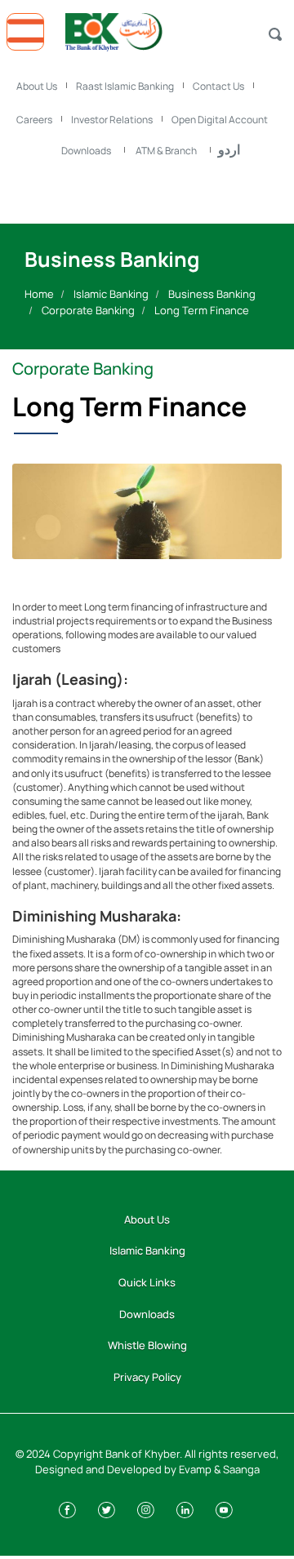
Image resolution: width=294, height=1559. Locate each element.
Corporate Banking (88, 310)
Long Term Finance (201, 310)
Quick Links (147, 1282)
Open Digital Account (220, 120)
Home (39, 293)
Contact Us (218, 86)
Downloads (86, 151)
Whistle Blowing (147, 1345)
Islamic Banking (111, 293)
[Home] (147, 27)
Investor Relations (112, 120)
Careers (34, 120)
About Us (36, 86)
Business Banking (212, 293)
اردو (229, 149)
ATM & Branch (166, 151)
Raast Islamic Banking (125, 86)
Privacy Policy (147, 1377)
